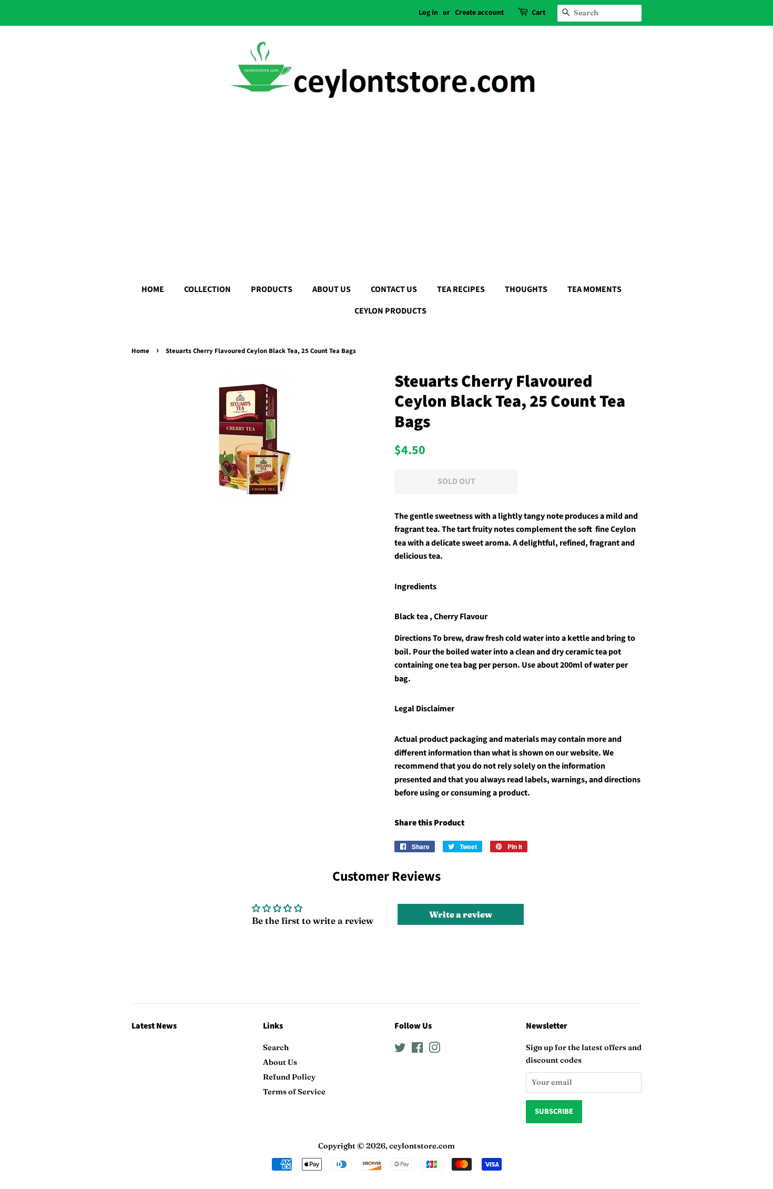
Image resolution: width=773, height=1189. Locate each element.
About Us (280, 1062)
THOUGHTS (526, 289)
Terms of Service (294, 1091)
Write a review (460, 914)
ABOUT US (331, 289)
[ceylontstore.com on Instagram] (434, 1049)
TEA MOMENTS (594, 289)
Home (140, 351)
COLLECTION (207, 289)
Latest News (154, 1026)
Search (276, 1047)
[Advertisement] (386, 189)
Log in (428, 12)
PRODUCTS (271, 289)
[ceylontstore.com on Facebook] (417, 1049)
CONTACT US (394, 289)
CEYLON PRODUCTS (390, 311)
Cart (538, 12)
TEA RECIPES (461, 289)
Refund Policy (289, 1077)
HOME (152, 289)
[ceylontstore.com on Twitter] (400, 1049)
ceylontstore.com (422, 1146)
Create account (479, 12)
